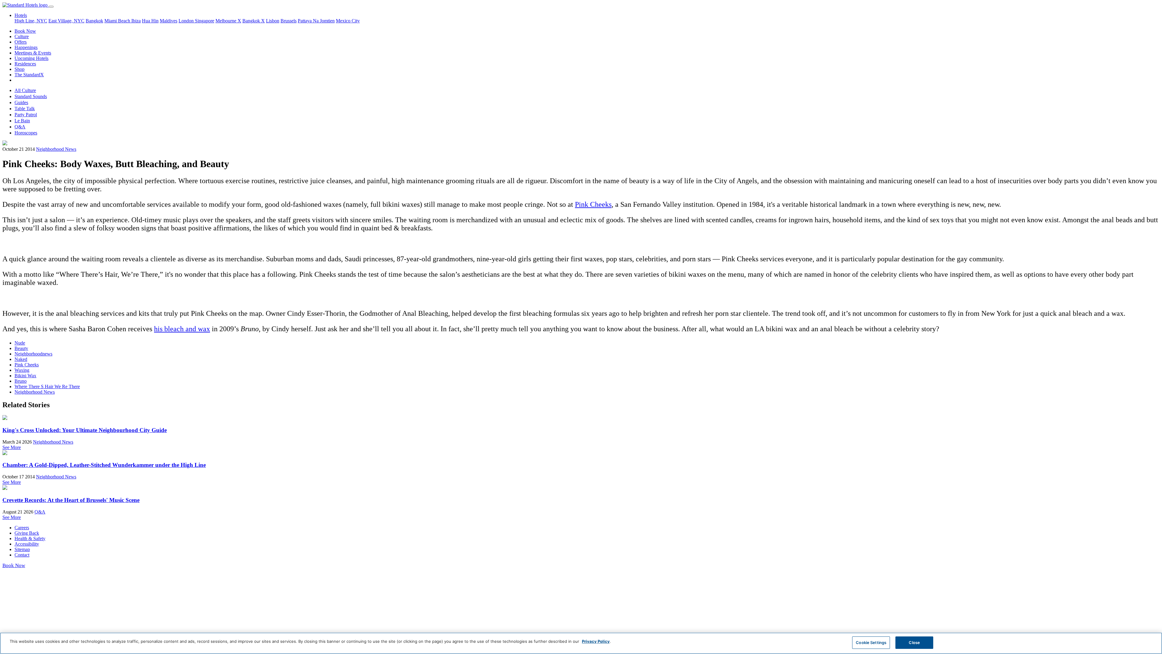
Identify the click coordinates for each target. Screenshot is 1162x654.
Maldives (168, 20)
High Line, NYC (31, 20)
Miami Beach (117, 20)
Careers (22, 527)
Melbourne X (228, 20)
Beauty (21, 348)
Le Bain (22, 120)
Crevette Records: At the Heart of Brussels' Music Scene (71, 500)
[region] (581, 643)
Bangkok (94, 20)
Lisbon (272, 20)
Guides (21, 102)
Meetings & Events (33, 52)
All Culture (25, 90)
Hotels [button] (21, 15)
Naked (21, 359)
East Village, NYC (66, 20)
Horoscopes (26, 132)
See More (11, 447)
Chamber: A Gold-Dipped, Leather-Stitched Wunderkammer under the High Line (104, 465)
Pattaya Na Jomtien (316, 20)
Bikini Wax (25, 375)
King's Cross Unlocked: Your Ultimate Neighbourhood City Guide (84, 430)
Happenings (26, 47)
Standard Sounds (31, 96)
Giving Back (27, 533)
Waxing (22, 370)
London (187, 20)
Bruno (21, 381)
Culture (22, 36)
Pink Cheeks (593, 204)
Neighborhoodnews (33, 353)
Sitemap (22, 549)
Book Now (25, 31)
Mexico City (348, 20)
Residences (25, 63)
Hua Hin (150, 20)
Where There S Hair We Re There (47, 386)
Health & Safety (30, 538)
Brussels (289, 20)
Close (914, 642)
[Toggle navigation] (51, 7)
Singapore (204, 20)
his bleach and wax (182, 329)
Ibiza (136, 20)
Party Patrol (26, 114)
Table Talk (25, 108)
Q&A (20, 126)
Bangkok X (253, 20)
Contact (22, 554)
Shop (20, 69)
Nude (20, 342)
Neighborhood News (56, 149)
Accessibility (27, 544)
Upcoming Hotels (31, 58)
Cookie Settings (871, 642)
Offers (21, 42)
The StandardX (29, 74)
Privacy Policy (596, 641)
